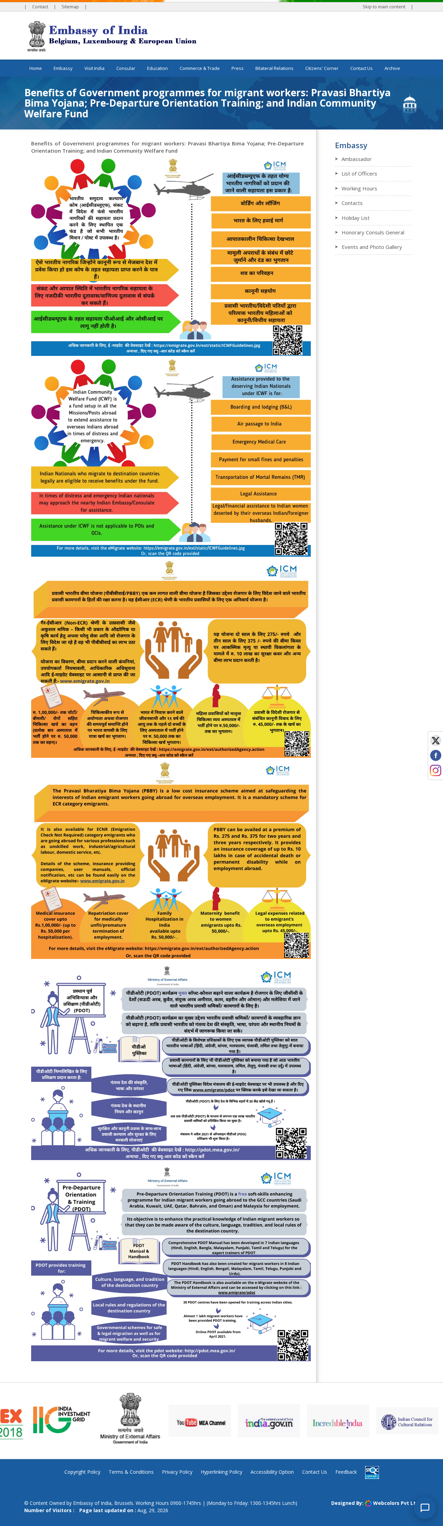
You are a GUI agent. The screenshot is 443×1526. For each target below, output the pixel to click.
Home (35, 68)
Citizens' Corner (321, 68)
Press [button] (238, 68)
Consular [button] (125, 68)
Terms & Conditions (131, 1472)
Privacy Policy (177, 1472)
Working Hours (359, 188)
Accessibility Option (272, 1472)
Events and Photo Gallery (372, 246)
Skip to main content (384, 6)
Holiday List (356, 217)
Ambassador (357, 158)
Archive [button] (392, 68)
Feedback (346, 1472)
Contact (40, 6)
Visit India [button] (94, 68)
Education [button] (157, 68)
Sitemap (70, 6)
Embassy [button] (63, 68)
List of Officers (359, 173)
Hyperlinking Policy (221, 1472)
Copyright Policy (82, 1472)
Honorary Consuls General (373, 232)
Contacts (352, 202)
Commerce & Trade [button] (200, 68)
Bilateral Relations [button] (274, 68)
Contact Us (361, 68)
